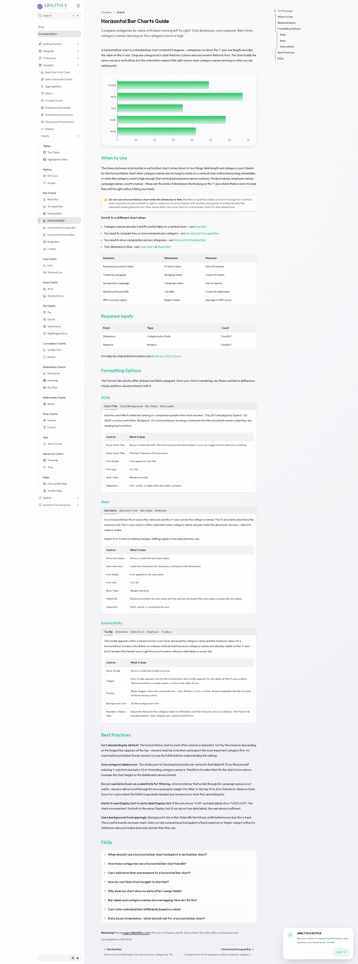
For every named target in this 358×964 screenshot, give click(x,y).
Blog (41, 27)
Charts (45, 136)
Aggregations (53, 86)
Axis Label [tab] (146, 510)
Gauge (51, 183)
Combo (52, 249)
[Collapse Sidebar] (78, 6)
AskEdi (47, 498)
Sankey (52, 420)
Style (105, 397)
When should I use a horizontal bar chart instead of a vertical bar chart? (157, 854)
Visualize (48, 65)
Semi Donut (54, 326)
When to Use (114, 158)
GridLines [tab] (161, 510)
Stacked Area (55, 296)
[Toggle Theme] (75, 958)
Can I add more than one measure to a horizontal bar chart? (149, 873)
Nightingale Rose (57, 333)
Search (60, 15)
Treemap (53, 460)
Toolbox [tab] (166, 631)
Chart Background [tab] (131, 406)
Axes (105, 501)
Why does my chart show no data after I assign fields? (145, 891)
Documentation (48, 34)
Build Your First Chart (57, 72)
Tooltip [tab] (108, 631)
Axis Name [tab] (110, 510)
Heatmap (53, 380)
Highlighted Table (58, 159)
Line (50, 265)
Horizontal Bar (56, 220)
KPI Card (53, 176)
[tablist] (179, 406)
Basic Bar (53, 199)
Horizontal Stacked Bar (61, 234)
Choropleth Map (57, 483)
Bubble (52, 357)
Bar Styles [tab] (151, 406)
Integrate (48, 51)
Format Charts (54, 100)
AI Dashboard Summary (59, 114)
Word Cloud (55, 443)
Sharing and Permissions (59, 122)
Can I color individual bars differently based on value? (144, 909)
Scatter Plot (54, 350)
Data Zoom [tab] (137, 631)
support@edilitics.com (136, 932)
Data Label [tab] (167, 406)
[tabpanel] (179, 451)
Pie (49, 312)
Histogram (54, 373)
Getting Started (52, 44)
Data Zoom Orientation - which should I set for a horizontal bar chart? (156, 918)
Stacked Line (55, 272)
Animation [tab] (121, 631)
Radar (51, 404)
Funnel (51, 427)
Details (330, 942)
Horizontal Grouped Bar (62, 227)
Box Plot (52, 387)
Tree (50, 467)
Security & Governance (56, 505)
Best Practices (116, 735)
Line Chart (147, 247)
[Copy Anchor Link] (130, 158)
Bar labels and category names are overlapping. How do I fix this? (152, 900)
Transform (49, 58)
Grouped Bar (55, 206)
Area (50, 288)
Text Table (53, 152)
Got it (341, 952)
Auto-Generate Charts (59, 79)
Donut (51, 319)
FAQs (106, 842)
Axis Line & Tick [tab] (128, 510)
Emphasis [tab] (153, 631)
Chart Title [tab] (110, 406)
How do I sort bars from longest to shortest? (138, 882)
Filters (49, 93)
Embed (49, 129)
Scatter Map (55, 490)
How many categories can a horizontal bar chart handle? (147, 863)
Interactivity (112, 623)
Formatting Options (121, 370)
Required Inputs (117, 316)
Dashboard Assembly (57, 107)
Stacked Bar (55, 213)
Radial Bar (53, 242)
